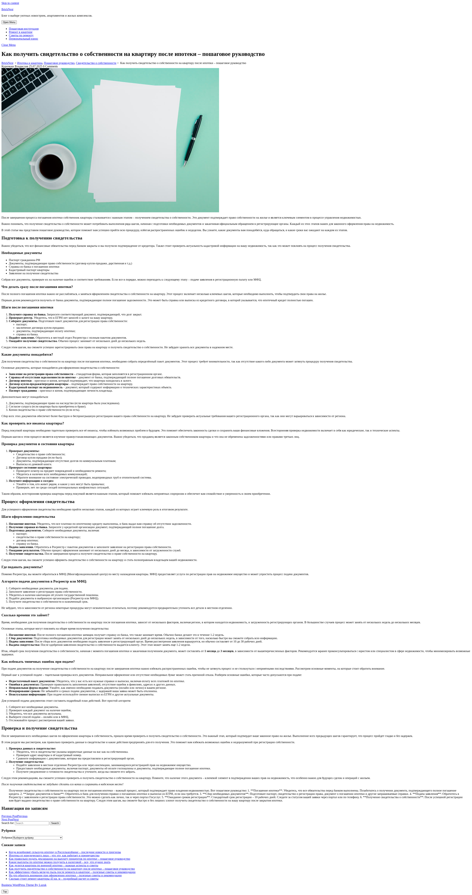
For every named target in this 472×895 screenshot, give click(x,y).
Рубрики (6, 837)
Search (55, 823)
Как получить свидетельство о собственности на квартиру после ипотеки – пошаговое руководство (72, 868)
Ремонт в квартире (20, 32)
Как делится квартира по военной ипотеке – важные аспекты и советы (53, 865)
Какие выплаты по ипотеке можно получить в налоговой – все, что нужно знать (59, 862)
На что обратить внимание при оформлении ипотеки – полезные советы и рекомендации (65, 875)
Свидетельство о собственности (96, 63)
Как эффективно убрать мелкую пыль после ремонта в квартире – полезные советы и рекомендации (72, 872)
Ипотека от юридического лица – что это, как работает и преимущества (54, 855)
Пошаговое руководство (59, 63)
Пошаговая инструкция (24, 28)
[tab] (9, 22)
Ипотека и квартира (29, 63)
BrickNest (7, 9)
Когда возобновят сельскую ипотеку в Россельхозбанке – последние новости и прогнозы (65, 852)
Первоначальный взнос (23, 38)
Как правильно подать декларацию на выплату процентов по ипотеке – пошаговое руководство (69, 858)
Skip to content (10, 3)
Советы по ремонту (21, 35)
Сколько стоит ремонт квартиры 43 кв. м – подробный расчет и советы (53, 878)
